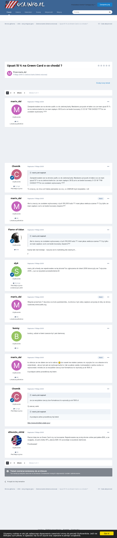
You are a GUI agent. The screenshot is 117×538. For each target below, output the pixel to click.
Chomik (16, 166)
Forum (9, 12)
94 (17, 348)
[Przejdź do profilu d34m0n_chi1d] (16, 440)
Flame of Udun (16, 229)
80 (17, 121)
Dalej (19, 93)
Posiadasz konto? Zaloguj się (82, 5)
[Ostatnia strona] (24, 92)
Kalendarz (28, 12)
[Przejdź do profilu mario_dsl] (9, 73)
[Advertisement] (58, 44)
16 (17, 452)
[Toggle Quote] (31, 173)
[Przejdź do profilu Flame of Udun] (16, 238)
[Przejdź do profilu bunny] (16, 336)
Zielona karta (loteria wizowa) (36, 75)
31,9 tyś (17, 283)
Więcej (59, 12)
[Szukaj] (109, 12)
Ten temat (100, 12)
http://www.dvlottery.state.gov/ (39, 423)
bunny (16, 328)
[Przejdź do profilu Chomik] (16, 174)
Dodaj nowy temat (103, 83)
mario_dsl (22, 72)
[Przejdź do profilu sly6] (16, 271)
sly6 (16, 263)
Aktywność (49, 12)
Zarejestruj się (105, 4)
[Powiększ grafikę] (59, 362)
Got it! (106, 533)
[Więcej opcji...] (108, 101)
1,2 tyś (17, 186)
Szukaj (38, 12)
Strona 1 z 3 (33, 93)
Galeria (18, 12)
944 (17, 250)
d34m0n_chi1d (16, 432)
